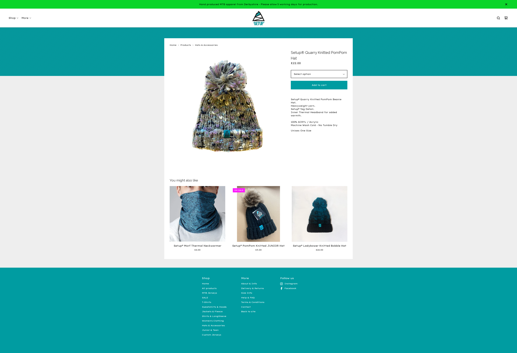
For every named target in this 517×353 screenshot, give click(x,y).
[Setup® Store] (258, 18)
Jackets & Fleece (212, 311)
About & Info (249, 283)
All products (209, 288)
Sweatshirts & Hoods (214, 307)
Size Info (246, 293)
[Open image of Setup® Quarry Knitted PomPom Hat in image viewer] (227, 107)
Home (173, 45)
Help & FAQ (248, 297)
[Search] (498, 18)
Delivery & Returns (252, 288)
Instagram (291, 283)
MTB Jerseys (209, 293)
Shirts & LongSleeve (214, 316)
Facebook (290, 288)
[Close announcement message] (506, 4)
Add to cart (319, 85)
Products (185, 45)
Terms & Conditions (252, 302)
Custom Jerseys (211, 334)
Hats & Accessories (206, 45)
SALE (205, 297)
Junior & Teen (210, 330)
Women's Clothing (213, 320)
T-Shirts (206, 302)
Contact (246, 307)
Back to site (248, 311)
